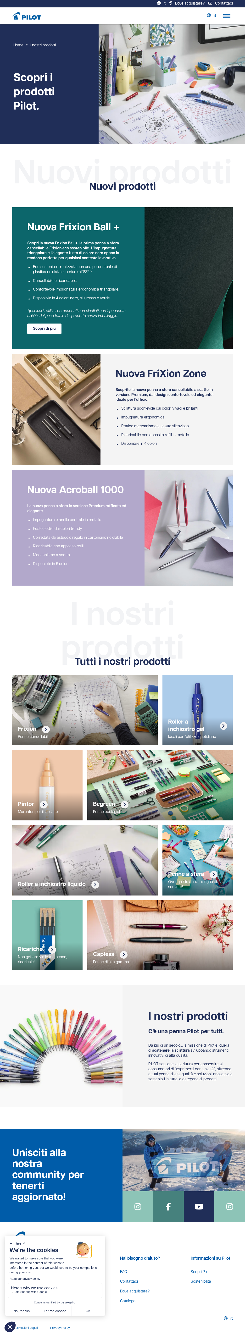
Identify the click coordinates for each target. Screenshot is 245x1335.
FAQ (123, 1272)
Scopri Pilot (200, 1272)
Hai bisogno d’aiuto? (140, 1259)
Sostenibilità (201, 1282)
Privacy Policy (60, 1328)
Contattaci (129, 1282)
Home (18, 45)
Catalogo (127, 1301)
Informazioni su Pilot (210, 1259)
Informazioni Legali (25, 1328)
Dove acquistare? (135, 1291)
